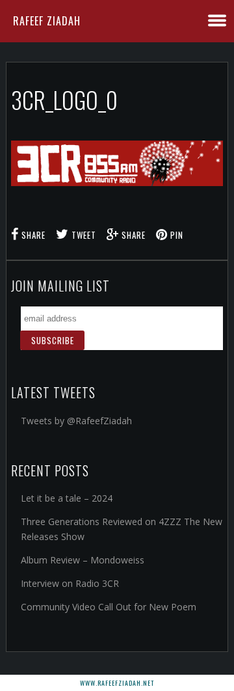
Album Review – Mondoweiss (82, 560)
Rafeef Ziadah (47, 21)
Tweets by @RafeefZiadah (76, 420)
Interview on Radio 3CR (70, 583)
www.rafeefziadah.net (117, 683)
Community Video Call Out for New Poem (108, 607)
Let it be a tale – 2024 (66, 498)
